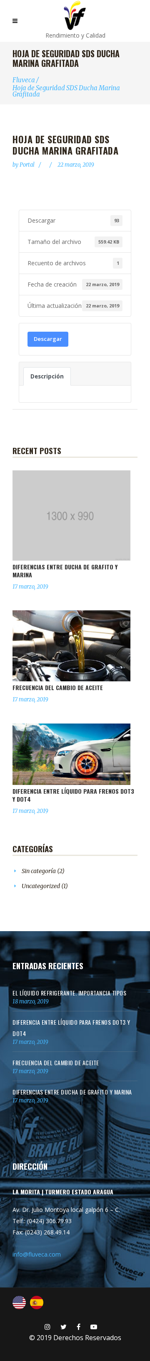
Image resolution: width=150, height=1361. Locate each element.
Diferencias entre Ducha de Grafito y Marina (65, 570)
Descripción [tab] (47, 376)
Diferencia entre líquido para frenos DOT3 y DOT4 (73, 795)
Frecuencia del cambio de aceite (57, 687)
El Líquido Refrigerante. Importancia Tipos (69, 992)
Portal (28, 164)
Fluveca (23, 80)
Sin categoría (39, 871)
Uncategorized (41, 886)
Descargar (48, 339)
